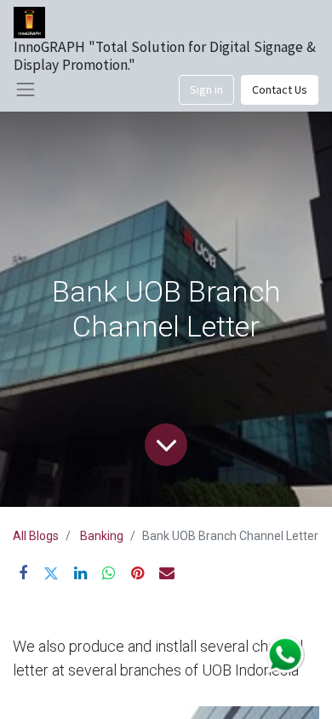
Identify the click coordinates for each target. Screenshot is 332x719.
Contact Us (279, 89)
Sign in (206, 89)
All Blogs (36, 536)
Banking (101, 536)
